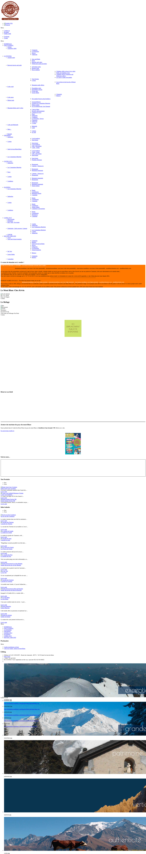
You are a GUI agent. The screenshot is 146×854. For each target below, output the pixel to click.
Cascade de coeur (5, 540)
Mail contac (7, 656)
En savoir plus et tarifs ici (7, 431)
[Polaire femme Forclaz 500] (8, 499)
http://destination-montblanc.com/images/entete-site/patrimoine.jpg (21, 715)
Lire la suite (4, 491)
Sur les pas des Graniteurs (7, 516)
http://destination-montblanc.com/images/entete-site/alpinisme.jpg (21, 720)
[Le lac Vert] (4, 571)
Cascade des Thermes (6, 524)
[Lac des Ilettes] (5, 597)
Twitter (6, 38)
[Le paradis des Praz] (6, 555)
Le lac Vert (4, 572)
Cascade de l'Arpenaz (6, 581)
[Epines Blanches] (6, 606)
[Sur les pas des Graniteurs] (8, 515)
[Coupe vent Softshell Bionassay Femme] (12, 493)
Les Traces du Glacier (6, 549)
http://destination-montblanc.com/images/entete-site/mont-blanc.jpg (22, 709)
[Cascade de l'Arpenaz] (7, 580)
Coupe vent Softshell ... (7, 494)
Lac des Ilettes (4, 599)
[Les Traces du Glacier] (7, 547)
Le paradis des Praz (6, 556)
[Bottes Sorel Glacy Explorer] (9, 487)
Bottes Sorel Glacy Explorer (8, 488)
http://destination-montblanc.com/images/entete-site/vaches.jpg (20, 726)
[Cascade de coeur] (6, 538)
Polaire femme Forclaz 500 (8, 501)
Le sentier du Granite (6, 532)
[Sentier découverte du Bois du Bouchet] (12, 588)
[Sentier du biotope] (6, 615)
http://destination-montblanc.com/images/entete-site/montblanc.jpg (21, 703)
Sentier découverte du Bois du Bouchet (11, 590)
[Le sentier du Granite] (7, 531)
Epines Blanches (5, 608)
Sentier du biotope (5, 616)
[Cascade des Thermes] (7, 522)
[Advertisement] (7, 363)
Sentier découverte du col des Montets (11, 565)
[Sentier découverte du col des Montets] (11, 563)
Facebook (6, 36)
